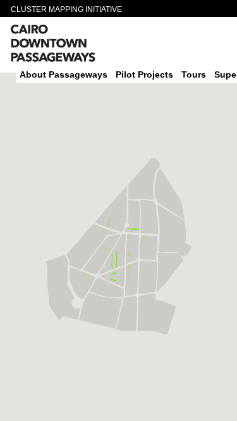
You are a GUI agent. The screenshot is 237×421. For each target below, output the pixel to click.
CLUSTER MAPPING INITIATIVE (66, 9)
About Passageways (63, 74)
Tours (193, 74)
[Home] (76, 44)
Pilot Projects (144, 74)
